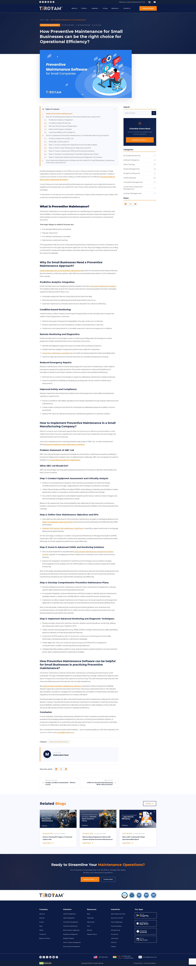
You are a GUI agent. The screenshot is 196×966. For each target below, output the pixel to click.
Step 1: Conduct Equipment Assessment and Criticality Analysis (73, 145)
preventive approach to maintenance (65, 460)
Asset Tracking (139, 164)
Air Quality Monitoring (139, 156)
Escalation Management (70, 934)
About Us (74, 8)
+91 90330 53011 (126, 956)
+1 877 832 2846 (103, 957)
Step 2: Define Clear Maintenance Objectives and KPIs (70, 148)
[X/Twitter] (130, 204)
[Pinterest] (53, 2)
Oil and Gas (114, 934)
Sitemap (89, 930)
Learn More (47, 843)
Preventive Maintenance (50, 25)
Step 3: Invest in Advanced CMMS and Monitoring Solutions (71, 151)
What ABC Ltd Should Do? (59, 142)
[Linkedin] (48, 2)
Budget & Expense (68, 938)
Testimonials (90, 922)
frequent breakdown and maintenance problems (64, 444)
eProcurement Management (71, 946)
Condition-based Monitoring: (60, 123)
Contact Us (126, 8)
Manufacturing (115, 930)
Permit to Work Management (72, 942)
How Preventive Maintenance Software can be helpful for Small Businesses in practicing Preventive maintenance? (80, 161)
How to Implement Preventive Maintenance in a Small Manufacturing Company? (77, 135)
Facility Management (69, 914)
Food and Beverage (116, 922)
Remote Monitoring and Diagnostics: (63, 126)
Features (41, 918)
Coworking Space (116, 926)
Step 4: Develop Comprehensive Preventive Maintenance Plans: (74, 154)
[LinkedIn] (126, 204)
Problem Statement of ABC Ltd (61, 138)
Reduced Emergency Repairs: (60, 129)
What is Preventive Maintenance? (59, 114)
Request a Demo (138, 140)
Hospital (113, 946)
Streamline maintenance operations (56, 353)
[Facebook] (43, 2)
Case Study (90, 918)
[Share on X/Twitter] (61, 769)
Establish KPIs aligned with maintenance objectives (62, 528)
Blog (47, 20)
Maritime (113, 942)
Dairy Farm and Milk (117, 918)
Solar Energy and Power (118, 914)
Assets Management (139, 169)
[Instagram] (40, 2)
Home (41, 20)
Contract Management (139, 193)
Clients (41, 930)
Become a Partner (44, 938)
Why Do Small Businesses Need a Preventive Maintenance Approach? (73, 117)
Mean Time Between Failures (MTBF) (57, 522)
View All (148, 803)
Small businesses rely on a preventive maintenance (60, 270)
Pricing (105, 8)
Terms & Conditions (150, 963)
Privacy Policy (138, 963)
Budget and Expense (139, 173)
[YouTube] (51, 2)
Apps (40, 926)
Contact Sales (108, 879)
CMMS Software (139, 178)
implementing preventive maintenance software (61, 686)
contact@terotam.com (65, 732)
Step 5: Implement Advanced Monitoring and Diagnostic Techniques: (75, 157)
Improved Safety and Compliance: (62, 132)
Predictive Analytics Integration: (61, 120)
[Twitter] (45, 2)
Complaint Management (139, 182)
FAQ (88, 926)
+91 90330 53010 (128, 958)
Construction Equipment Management (139, 188)
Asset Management (69, 918)
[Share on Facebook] (66, 769)
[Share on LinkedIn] (56, 769)
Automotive (114, 938)
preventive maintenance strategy (103, 286)
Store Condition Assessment (71, 930)
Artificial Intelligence (139, 160)
